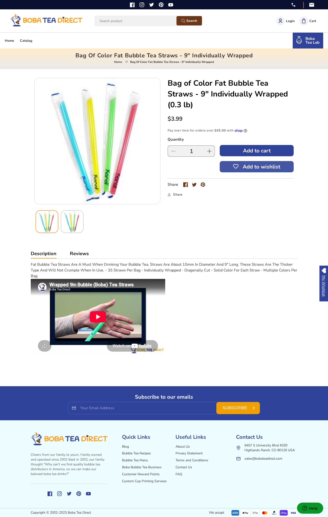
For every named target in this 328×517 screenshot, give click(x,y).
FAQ (179, 474)
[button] (307, 21)
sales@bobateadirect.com (263, 458)
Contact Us (184, 467)
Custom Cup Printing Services (144, 481)
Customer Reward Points (141, 474)
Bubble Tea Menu (135, 460)
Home (118, 62)
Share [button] (177, 194)
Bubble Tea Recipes (136, 453)
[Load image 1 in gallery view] (47, 221)
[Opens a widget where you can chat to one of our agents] (310, 509)
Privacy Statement (189, 453)
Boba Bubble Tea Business (142, 467)
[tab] (43, 254)
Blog (125, 446)
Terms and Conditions (192, 460)
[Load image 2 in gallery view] (72, 221)
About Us (183, 446)
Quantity (176, 139)
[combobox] (140, 21)
